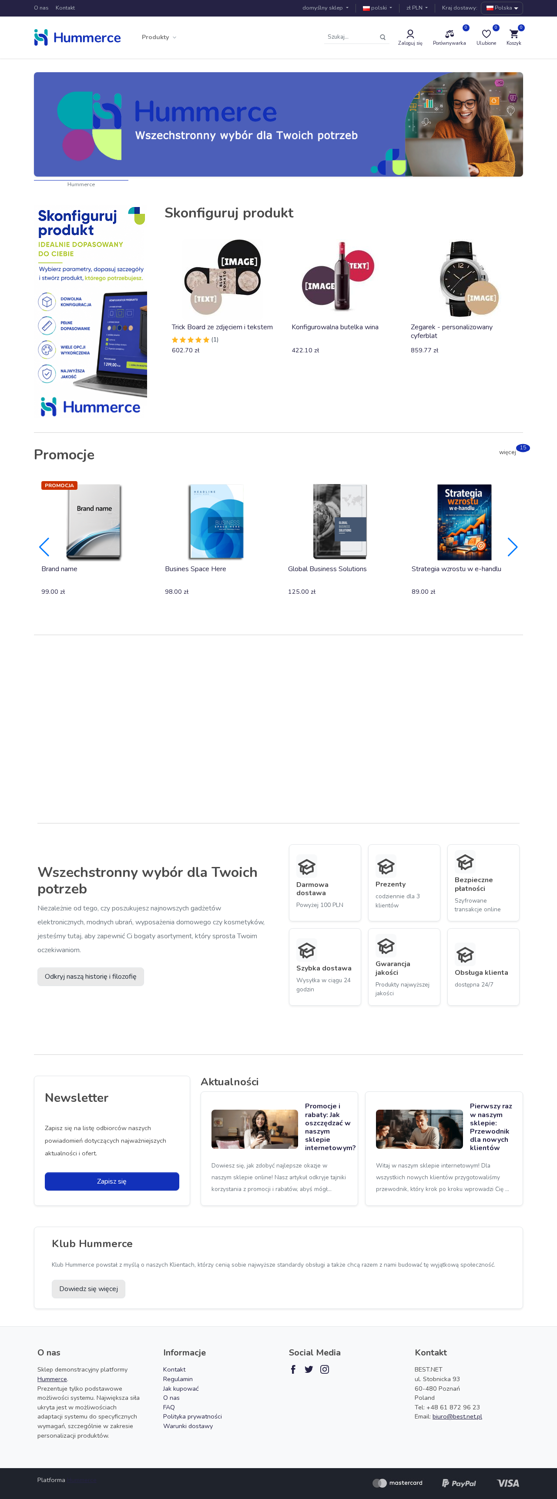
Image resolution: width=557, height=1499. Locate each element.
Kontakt (65, 8)
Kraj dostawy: (459, 8)
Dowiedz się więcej (88, 1289)
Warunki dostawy (188, 1426)
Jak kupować (181, 1388)
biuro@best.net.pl (457, 1416)
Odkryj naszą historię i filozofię (91, 976)
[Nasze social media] (293, 1369)
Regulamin (178, 1379)
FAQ (169, 1407)
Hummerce (81, 184)
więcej (511, 452)
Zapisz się (112, 1181)
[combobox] (502, 8)
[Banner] (278, 124)
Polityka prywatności (192, 1416)
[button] (160, 37)
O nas (41, 8)
